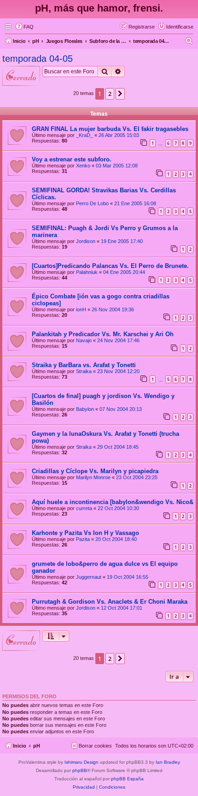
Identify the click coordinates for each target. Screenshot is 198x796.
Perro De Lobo (92, 203)
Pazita (83, 539)
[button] (120, 93)
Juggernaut (88, 577)
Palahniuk (87, 272)
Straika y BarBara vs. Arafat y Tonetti (84, 365)
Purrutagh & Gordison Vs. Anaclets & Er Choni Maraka (109, 601)
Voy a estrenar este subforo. (71, 159)
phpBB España (127, 778)
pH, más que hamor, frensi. (99, 8)
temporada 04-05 (37, 58)
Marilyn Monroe (93, 477)
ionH (81, 309)
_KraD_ (84, 135)
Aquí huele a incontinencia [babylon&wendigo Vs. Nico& (112, 502)
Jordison (85, 241)
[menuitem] (24, 26)
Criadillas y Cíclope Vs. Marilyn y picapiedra (95, 471)
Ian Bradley (168, 762)
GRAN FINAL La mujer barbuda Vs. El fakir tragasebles (110, 128)
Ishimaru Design (81, 762)
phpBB (79, 770)
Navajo (84, 340)
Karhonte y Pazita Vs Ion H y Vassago (85, 532)
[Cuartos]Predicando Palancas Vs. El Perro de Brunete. (110, 265)
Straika (84, 371)
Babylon (85, 409)
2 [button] (109, 93)
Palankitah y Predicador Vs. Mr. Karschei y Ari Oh (103, 334)
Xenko (83, 165)
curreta (84, 508)
